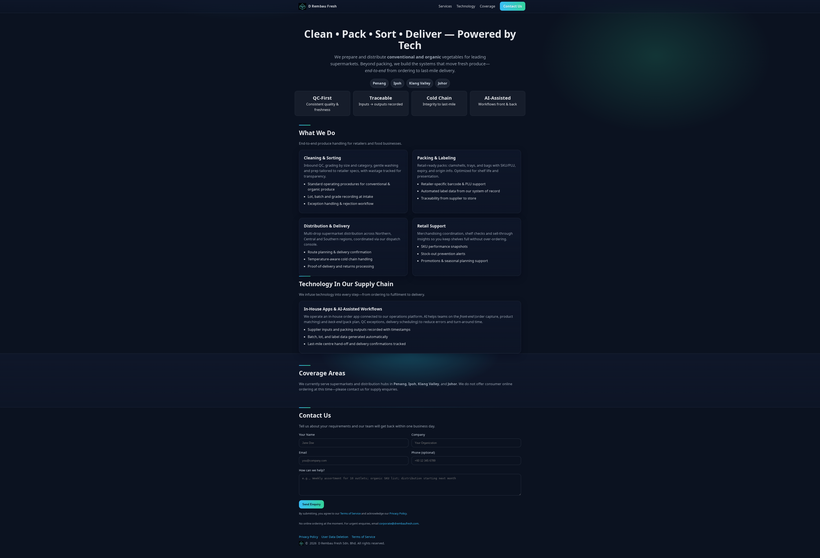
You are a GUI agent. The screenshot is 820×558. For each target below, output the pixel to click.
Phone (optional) (423, 452)
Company (418, 435)
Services (445, 6)
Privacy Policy (398, 513)
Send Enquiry (311, 504)
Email (303, 452)
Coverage (487, 6)
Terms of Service (350, 513)
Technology (466, 6)
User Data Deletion (334, 537)
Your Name (307, 435)
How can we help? (312, 470)
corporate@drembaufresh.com (399, 523)
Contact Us (512, 6)
